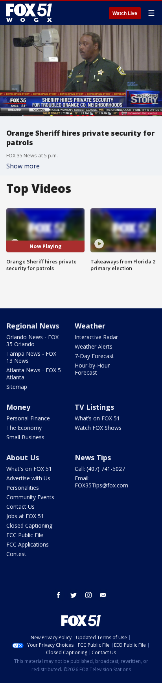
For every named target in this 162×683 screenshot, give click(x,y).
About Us (22, 457)
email (103, 595)
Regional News (32, 325)
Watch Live (124, 13)
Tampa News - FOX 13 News (31, 357)
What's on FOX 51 (29, 468)
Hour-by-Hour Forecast (92, 369)
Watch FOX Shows (98, 427)
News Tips (93, 457)
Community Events (30, 497)
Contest (16, 554)
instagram (88, 595)
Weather (90, 325)
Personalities (22, 487)
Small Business (25, 437)
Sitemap (16, 386)
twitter (73, 595)
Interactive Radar (96, 337)
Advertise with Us (28, 478)
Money (18, 407)
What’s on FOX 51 (97, 418)
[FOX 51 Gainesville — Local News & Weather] (29, 12)
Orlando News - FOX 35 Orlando (32, 340)
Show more (23, 166)
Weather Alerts (93, 346)
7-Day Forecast (94, 356)
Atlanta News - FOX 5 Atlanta (33, 373)
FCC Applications (27, 544)
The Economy (24, 427)
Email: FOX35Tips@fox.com (101, 481)
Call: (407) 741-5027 (100, 468)
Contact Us (20, 506)
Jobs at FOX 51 (25, 516)
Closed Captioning (29, 525)
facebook (58, 595)
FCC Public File (24, 535)
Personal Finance (28, 418)
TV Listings (94, 407)
